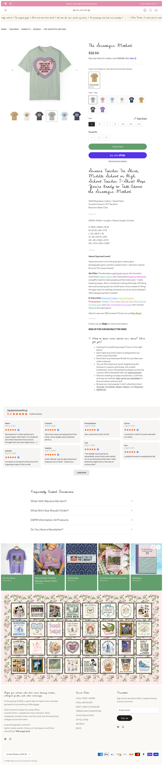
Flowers (105, 301)
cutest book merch (119, 273)
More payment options (118, 161)
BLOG (78, 728)
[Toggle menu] (7, 10)
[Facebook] (5, 3)
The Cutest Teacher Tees (121, 301)
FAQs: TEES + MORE (85, 698)
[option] (45, 73)
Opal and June (15, 761)
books (13, 728)
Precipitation (90, 423)
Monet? (69, 4)
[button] (81, 472)
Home (3, 29)
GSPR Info (101, 389)
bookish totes (21, 716)
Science (37, 29)
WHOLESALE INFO (85, 715)
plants (20, 728)
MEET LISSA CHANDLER (87, 707)
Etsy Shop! (136, 313)
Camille (48, 448)
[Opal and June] (81, 10)
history (27, 728)
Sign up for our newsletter (128, 378)
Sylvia (127, 423)
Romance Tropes (110, 298)
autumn (8, 451)
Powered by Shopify (29, 761)
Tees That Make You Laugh (118, 304)
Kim (125, 445)
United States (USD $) (148, 4)
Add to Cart (117, 146)
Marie (7, 423)
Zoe (86, 443)
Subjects (25, 29)
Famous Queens (126, 298)
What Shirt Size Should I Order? (50, 510)
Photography (95, 301)
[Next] (110, 4)
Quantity (93, 132)
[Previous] (53, 4)
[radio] (94, 80)
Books (119, 387)
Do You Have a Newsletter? (47, 529)
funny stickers (37, 713)
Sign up (124, 718)
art (32, 728)
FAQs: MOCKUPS (84, 702)
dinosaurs (39, 728)
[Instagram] (10, 3)
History (126, 387)
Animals (100, 387)
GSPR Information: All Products (49, 520)
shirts (14, 713)
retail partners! (134, 372)
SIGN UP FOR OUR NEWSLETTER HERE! (108, 329)
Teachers (14, 29)
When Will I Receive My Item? (49, 501)
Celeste (48, 423)
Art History (110, 387)
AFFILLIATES (82, 719)
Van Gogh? (77, 4)
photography (15, 724)
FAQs (104, 324)
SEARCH (80, 724)
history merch (105, 276)
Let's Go (93, 4)
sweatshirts (24, 713)
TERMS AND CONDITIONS (88, 711)
